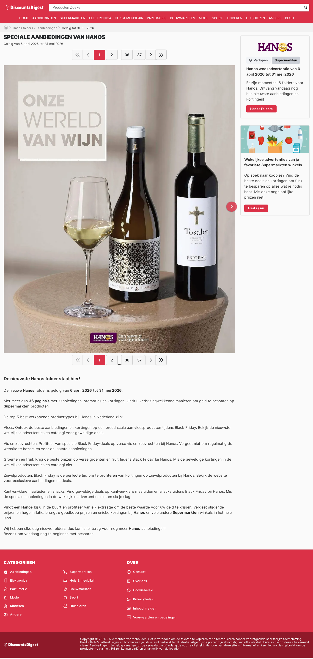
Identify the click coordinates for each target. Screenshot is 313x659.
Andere (275, 18)
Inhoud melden (144, 608)
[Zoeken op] (305, 7)
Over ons (140, 581)
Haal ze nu (256, 208)
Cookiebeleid (143, 590)
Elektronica (100, 18)
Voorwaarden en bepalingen (155, 617)
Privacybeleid (143, 599)
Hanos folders (23, 28)
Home (24, 18)
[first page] (77, 55)
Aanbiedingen (44, 18)
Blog (289, 18)
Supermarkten (72, 18)
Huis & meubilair (129, 18)
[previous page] (88, 55)
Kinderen (234, 18)
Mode (203, 18)
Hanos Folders (261, 109)
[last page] (161, 55)
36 (127, 54)
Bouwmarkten (182, 18)
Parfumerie (156, 18)
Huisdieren (255, 18)
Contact (139, 572)
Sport (217, 18)
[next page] (151, 55)
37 (139, 54)
